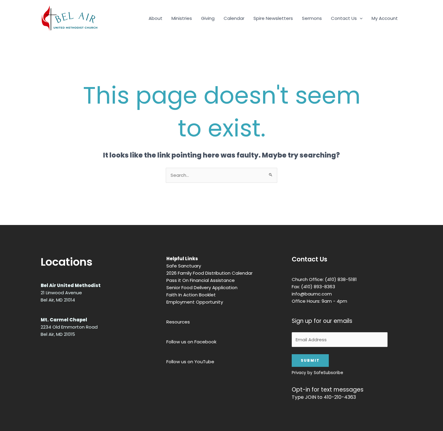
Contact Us (344, 18)
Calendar (234, 18)
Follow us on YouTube (190, 361)
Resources (178, 322)
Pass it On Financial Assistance (200, 280)
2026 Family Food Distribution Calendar (209, 273)
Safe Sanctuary (183, 266)
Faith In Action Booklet (191, 295)
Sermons (312, 18)
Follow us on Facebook (191, 342)
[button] (360, 18)
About (155, 18)
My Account (385, 18)
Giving (208, 18)
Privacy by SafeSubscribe (317, 373)
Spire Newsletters (273, 18)
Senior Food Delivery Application (201, 287)
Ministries (181, 18)
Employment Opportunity (194, 302)
